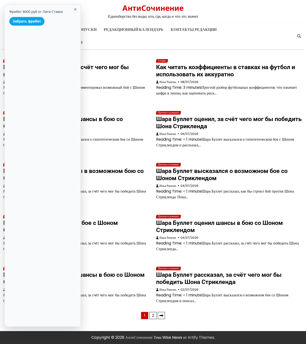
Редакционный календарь (134, 29)
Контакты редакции (194, 29)
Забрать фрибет (27, 21)
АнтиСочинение (153, 8)
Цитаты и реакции (168, 112)
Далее (161, 315)
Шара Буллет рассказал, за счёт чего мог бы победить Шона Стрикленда (219, 278)
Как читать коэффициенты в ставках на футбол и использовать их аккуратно (225, 71)
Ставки (162, 60)
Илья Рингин (167, 82)
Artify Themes (201, 337)
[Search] (299, 36)
